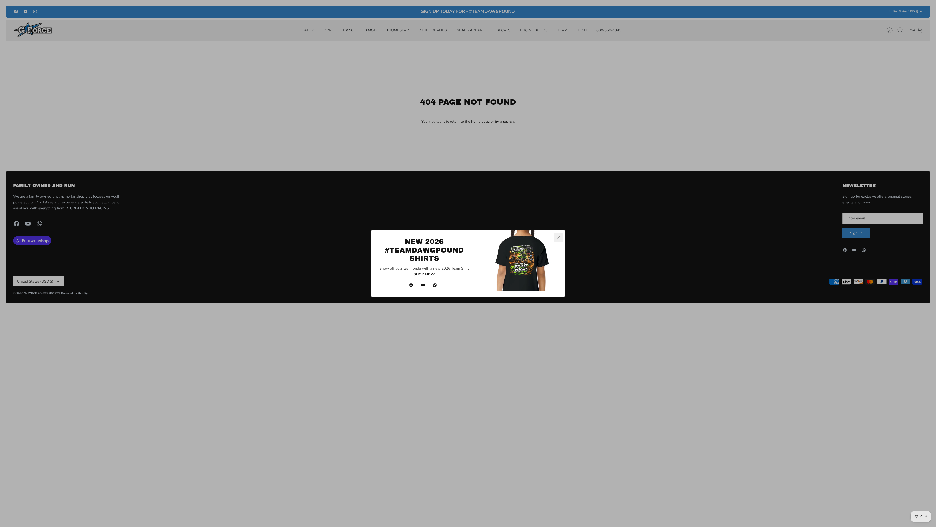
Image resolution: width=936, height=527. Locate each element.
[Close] (558, 237)
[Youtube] (423, 285)
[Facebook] (411, 285)
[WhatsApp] (435, 285)
